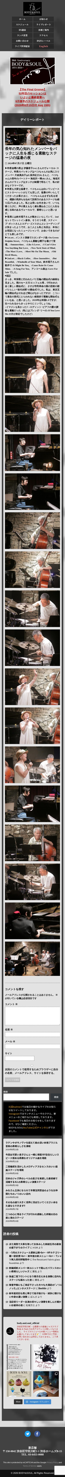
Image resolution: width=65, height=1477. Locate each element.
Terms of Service (30, 1466)
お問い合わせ (22, 40)
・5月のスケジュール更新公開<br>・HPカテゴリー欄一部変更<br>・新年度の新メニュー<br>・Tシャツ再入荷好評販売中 (35, 1256)
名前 (9, 1029)
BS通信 (22, 29)
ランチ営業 (22, 35)
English (43, 46)
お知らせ (43, 19)
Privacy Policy (52, 1462)
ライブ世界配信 (22, 46)
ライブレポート (43, 24)
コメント (11, 1004)
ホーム (22, 19)
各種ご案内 (43, 29)
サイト (8, 1053)
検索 (5, 1091)
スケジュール (22, 24)
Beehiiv (42, 1288)
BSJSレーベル (43, 40)
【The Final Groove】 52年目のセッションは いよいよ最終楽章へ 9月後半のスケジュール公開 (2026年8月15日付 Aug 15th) (32, 97)
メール (10, 1041)
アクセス (43, 35)
